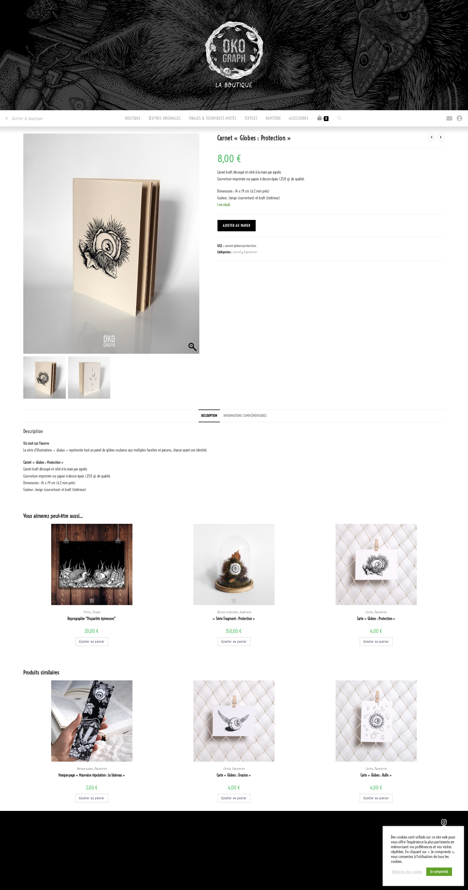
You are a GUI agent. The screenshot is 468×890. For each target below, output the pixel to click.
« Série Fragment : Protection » (234, 618)
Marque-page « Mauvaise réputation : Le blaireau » (91, 775)
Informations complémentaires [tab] (245, 416)
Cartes (369, 612)
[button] (192, 246)
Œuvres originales (227, 612)
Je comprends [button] (439, 871)
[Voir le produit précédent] (431, 137)
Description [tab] (209, 416)
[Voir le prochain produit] (441, 137)
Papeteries (250, 252)
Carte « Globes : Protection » (376, 618)
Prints (86, 612)
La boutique (234, 86)
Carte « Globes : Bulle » (376, 775)
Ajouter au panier (236, 225)
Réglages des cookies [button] (407, 871)
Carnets (237, 252)
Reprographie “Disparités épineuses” (91, 618)
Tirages (96, 612)
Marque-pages (85, 768)
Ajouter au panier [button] (92, 641)
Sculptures (245, 612)
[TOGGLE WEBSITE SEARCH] (339, 118)
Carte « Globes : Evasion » (234, 775)
